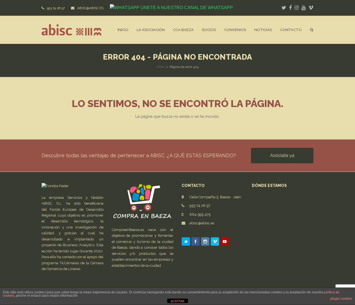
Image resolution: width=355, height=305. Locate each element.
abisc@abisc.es (201, 223)
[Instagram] (205, 242)
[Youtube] (224, 242)
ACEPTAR (177, 301)
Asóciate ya (282, 155)
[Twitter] (186, 242)
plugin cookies (341, 299)
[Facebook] (195, 242)
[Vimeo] (215, 242)
